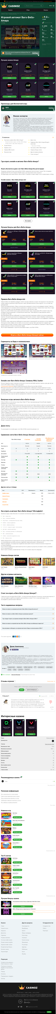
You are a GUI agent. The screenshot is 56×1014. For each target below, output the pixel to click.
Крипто (23, 930)
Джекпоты (3, 933)
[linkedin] (10, 649)
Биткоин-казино (5, 949)
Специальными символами (7, 386)
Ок (49, 1011)
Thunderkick (15, 867)
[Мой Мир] (15, 636)
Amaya (2, 568)
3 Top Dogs (27, 439)
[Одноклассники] (17, 636)
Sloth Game (15, 858)
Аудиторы (24, 947)
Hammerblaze (15, 873)
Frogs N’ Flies (5, 504)
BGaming (14, 814)
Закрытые (3, 930)
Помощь (3, 971)
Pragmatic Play (15, 821)
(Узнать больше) (43, 1011)
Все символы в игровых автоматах (9, 802)
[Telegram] (19, 636)
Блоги (23, 951)
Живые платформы (26, 933)
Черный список (4, 928)
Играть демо (7, 563)
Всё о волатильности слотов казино (9, 794)
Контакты (3, 974)
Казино (10, 10)
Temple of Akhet (16, 865)
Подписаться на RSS (32, 1006)
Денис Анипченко (7, 125)
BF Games (17, 587)
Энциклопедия (4, 951)
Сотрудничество (46, 926)
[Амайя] (53, 741)
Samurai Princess (6, 496)
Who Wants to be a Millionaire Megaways (50, 439)
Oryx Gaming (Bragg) (33, 587)
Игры (28, 10)
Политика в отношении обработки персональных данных (7, 968)
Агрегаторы (24, 935)
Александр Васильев (15, 674)
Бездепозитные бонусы (6, 947)
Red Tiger (14, 844)
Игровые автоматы (5, 937)
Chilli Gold (4, 501)
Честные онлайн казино (6, 940)
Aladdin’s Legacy (5, 493)
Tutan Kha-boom (16, 880)
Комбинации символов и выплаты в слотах (11, 800)
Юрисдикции (25, 942)
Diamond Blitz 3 (16, 842)
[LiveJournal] (13, 636)
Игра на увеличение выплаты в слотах (10, 798)
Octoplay (3, 587)
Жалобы (24, 954)
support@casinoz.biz (48, 1)
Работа (44, 928)
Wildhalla (14, 827)
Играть (9, 78)
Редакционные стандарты (7, 976)
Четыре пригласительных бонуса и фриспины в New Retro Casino (26, 901)
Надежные (3, 935)
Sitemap (3, 978)
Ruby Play (45, 587)
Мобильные (24, 949)
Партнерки (45, 930)
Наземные (24, 937)
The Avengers (5, 498)
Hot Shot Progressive (38, 439)
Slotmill (14, 829)
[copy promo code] (11, 75)
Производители (25, 926)
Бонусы (46, 10)
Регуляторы (25, 944)
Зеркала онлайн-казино (6, 944)
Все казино (28, 220)
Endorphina (15, 859)
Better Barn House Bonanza (18, 820)
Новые (2, 926)
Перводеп (4, 236)
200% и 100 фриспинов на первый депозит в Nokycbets (24, 908)
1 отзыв (44, 19)
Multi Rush (15, 813)
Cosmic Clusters (16, 835)
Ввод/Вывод (25, 928)
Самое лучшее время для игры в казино (10, 796)
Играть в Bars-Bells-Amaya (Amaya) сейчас (27, 335)
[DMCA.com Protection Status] (27, 1003)
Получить (14, 244)
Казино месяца (25, 940)
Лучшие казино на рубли (6, 942)
